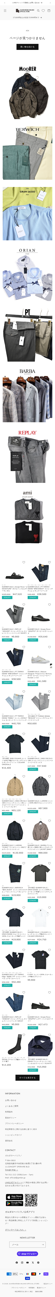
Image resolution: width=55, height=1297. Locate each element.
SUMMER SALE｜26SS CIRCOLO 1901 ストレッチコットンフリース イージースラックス (40, 760)
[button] (5, 10)
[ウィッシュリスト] (43, 10)
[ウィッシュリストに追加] (24, 562)
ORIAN (26, 304)
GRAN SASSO (26, 244)
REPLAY (26, 486)
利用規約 (9, 1112)
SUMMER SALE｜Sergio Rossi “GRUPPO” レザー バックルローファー (40, 1019)
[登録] (43, 1245)
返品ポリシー (48, 1284)
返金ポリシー (10, 1118)
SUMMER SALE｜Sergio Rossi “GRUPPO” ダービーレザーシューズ (40, 631)
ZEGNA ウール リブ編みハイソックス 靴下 (14, 1060)
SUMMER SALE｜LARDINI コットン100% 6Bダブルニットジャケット (40, 803)
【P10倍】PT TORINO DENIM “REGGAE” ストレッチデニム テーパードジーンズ (40, 718)
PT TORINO (26, 365)
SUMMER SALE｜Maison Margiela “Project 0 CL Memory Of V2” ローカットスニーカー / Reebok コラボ (40, 675)
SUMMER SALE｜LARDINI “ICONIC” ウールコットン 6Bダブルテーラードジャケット (14, 847)
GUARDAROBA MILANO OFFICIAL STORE (24, 1284)
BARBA (26, 426)
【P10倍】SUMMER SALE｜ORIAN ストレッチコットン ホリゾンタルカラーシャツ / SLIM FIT (40, 1061)
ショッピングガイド (13, 1135)
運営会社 (9, 1141)
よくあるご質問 (11, 1106)
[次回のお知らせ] (50, 3)
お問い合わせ (10, 1100)
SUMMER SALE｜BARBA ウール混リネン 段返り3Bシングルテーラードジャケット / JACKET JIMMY (40, 847)
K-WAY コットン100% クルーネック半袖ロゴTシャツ (40, 975)
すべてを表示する (27, 1077)
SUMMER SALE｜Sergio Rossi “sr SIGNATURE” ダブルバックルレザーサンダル (14, 589)
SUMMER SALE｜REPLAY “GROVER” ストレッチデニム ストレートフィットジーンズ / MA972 (14, 631)
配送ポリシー (41, 1288)
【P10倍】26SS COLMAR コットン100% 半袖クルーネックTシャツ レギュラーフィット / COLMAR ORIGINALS (14, 761)
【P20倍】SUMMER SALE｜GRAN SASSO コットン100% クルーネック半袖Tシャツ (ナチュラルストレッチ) (40, 891)
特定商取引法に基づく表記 (24, 1291)
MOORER (26, 122)
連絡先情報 (39, 1291)
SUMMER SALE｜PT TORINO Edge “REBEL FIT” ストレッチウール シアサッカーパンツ (14, 976)
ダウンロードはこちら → (15, 1230)
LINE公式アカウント (13, 1182)
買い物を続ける (27, 47)
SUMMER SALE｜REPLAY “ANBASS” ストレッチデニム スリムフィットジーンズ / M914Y (14, 1019)
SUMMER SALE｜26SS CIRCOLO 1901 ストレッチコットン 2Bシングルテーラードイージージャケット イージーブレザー (14, 804)
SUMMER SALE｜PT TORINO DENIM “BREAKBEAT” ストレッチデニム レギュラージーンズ (40, 589)
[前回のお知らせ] (5, 3)
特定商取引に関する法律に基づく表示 (21, 1129)
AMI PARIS (26, 547)
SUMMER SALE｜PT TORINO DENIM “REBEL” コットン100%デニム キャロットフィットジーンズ (14, 718)
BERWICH (26, 183)
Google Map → (11, 1170)
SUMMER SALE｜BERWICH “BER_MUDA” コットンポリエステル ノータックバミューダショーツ (14, 890)
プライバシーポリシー (14, 1123)
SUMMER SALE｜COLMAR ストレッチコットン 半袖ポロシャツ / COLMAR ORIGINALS (40, 934)
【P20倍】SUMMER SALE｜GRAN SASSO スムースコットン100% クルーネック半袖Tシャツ (14, 934)
